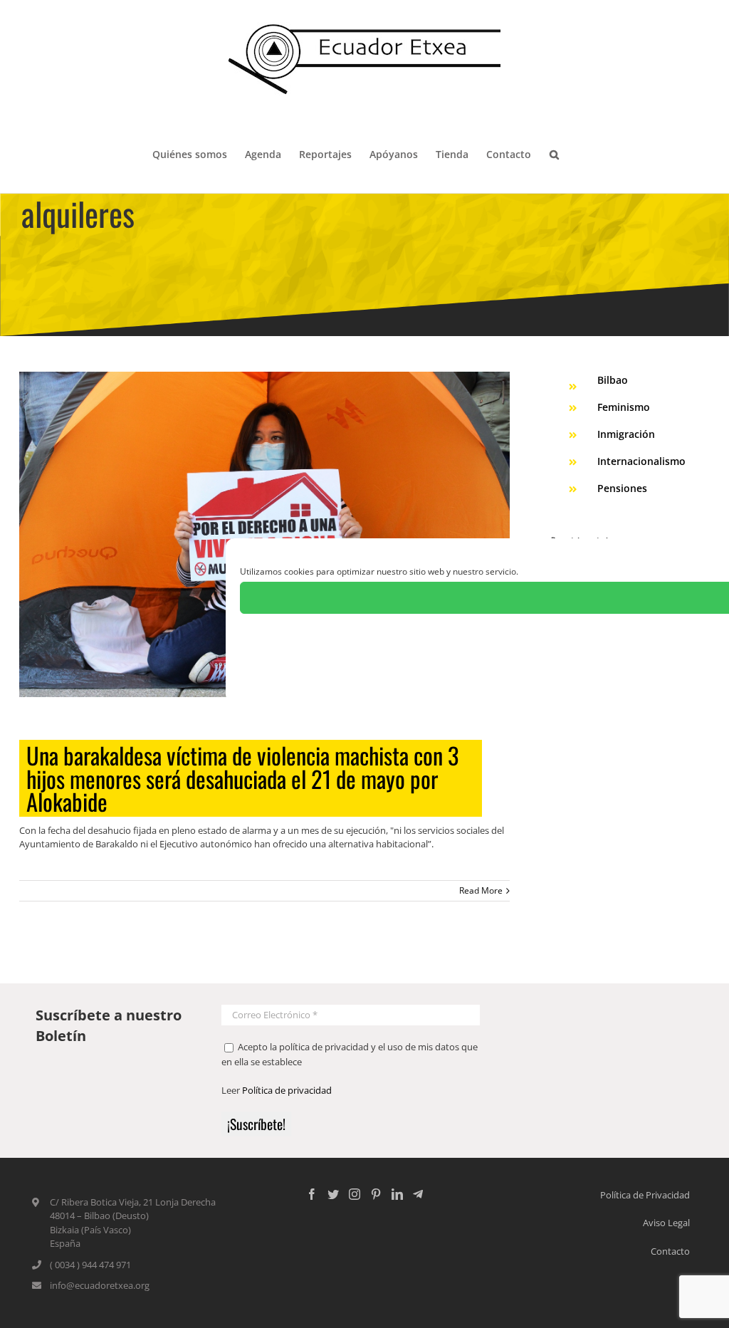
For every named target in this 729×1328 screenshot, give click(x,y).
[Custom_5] (418, 1194)
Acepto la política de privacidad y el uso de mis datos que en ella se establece (349, 1054)
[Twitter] (333, 1194)
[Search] (554, 153)
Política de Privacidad (645, 1194)
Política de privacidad (287, 1090)
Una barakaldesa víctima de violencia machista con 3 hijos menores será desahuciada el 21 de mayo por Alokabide (242, 778)
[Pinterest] (376, 1194)
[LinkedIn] (397, 1194)
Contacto (670, 1251)
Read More (481, 890)
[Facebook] (312, 1194)
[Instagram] (354, 1194)
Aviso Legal (666, 1222)
